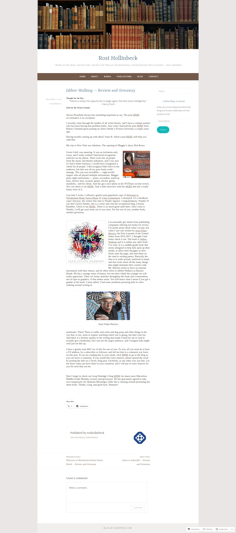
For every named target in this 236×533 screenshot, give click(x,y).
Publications (124, 76)
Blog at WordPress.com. (118, 528)
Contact (153, 76)
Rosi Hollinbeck (118, 58)
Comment (138, 507)
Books (107, 76)
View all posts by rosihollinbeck (84, 437)
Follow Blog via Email (174, 101)
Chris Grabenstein (111, 198)
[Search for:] (174, 91)
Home (82, 76)
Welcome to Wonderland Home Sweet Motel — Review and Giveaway (84, 461)
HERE (136, 115)
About (94, 76)
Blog (140, 76)
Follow (163, 129)
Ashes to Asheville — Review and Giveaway (136, 461)
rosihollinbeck (55, 104)
